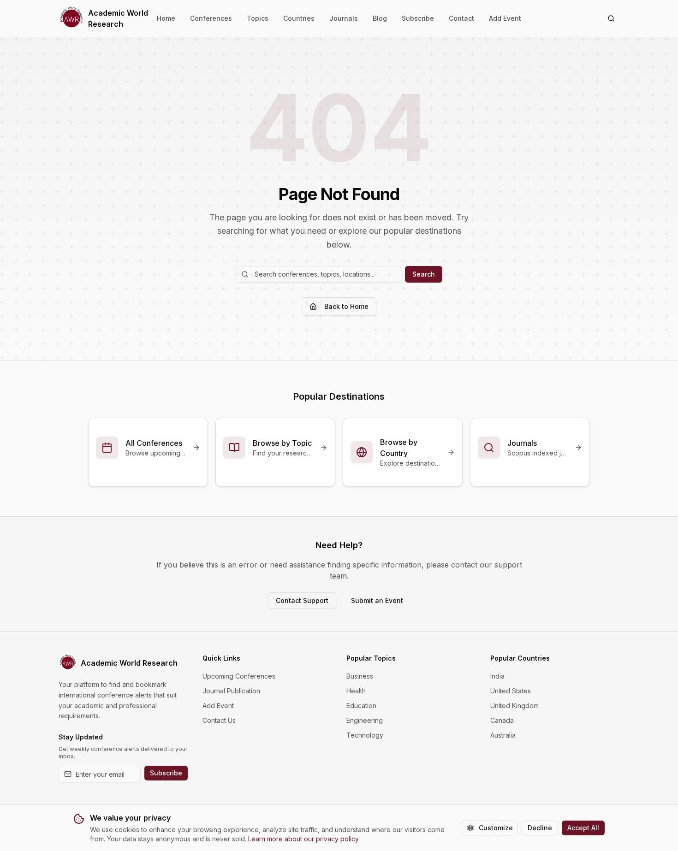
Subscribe (418, 18)
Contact (461, 18)
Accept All (583, 828)
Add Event (505, 18)
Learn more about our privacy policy (303, 839)
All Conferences (153, 443)
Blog (380, 18)
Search (423, 274)
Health (356, 691)
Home (166, 18)
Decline (540, 828)
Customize (496, 828)
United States (510, 691)
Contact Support (302, 600)
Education (361, 705)
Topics (257, 18)
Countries (299, 18)
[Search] (611, 18)
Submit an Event (377, 600)
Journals (343, 18)
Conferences (211, 18)
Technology (364, 735)
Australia (503, 735)
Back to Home (346, 306)
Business (359, 676)
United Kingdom (514, 705)
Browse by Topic (282, 443)
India (497, 676)
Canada (502, 720)
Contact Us (219, 720)
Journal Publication (231, 691)
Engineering (364, 720)
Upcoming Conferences (238, 676)
